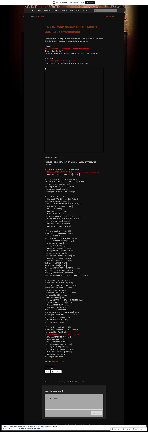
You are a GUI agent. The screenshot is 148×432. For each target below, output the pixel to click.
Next (114, 16)
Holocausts (47, 10)
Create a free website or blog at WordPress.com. (61, 425)
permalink (81, 382)
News (33, 10)
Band (39, 10)
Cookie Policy (40, 428)
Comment (96, 413)
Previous (107, 16)
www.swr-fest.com (58, 362)
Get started (90, 2)
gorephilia (67, 382)
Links (77, 10)
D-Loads (64, 10)
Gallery (56, 10)
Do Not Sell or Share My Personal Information (88, 425)
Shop (71, 10)
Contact (85, 10)
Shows (60, 382)
